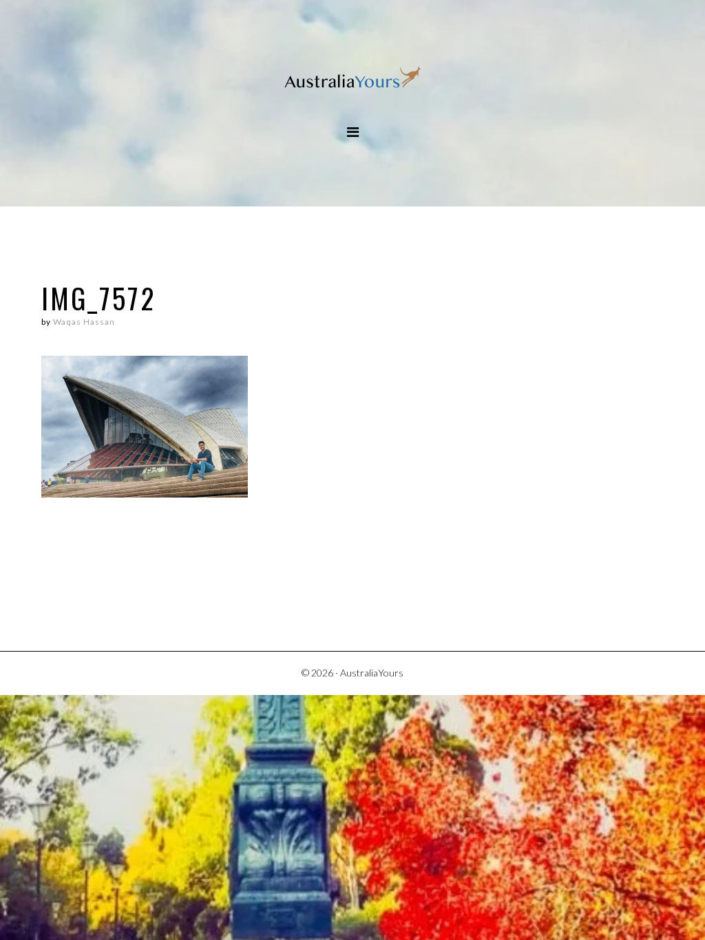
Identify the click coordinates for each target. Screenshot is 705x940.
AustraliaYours (352, 79)
